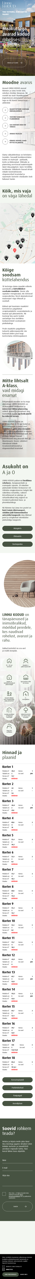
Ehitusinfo (17, 536)
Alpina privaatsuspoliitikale (16, 1195)
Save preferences (10, 1274)
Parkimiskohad (17, 1087)
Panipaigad (17, 1095)
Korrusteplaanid (17, 1080)
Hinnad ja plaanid (13, 63)
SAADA (15, 1206)
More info (23, 1274)
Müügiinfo (17, 528)
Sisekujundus (17, 544)
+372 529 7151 (8, 1249)
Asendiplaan (17, 1103)
